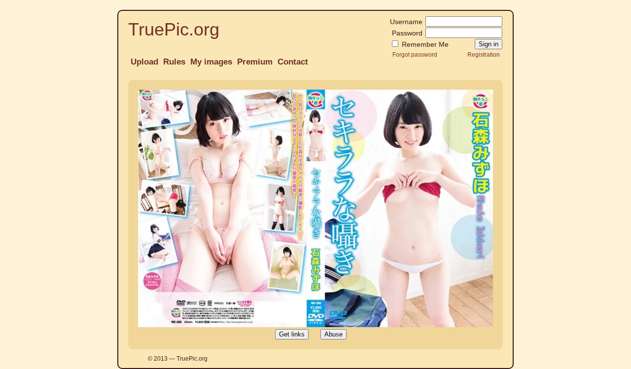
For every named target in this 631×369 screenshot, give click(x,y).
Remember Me (424, 44)
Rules (174, 62)
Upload (144, 62)
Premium (255, 62)
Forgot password (414, 54)
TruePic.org (173, 29)
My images (211, 62)
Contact (293, 62)
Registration (483, 54)
